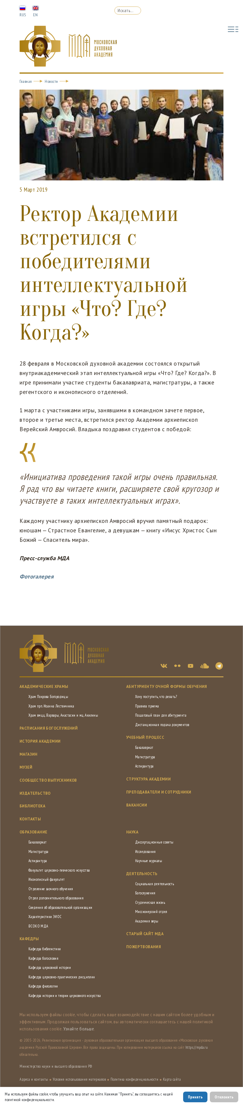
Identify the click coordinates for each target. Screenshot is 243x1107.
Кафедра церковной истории (49, 967)
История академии (40, 741)
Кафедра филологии (43, 986)
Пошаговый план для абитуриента (160, 715)
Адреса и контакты (34, 1079)
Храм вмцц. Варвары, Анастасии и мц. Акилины (63, 715)
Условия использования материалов (79, 1079)
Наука (132, 832)
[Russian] (22, 7)
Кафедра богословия (43, 958)
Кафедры (29, 938)
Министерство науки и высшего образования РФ (56, 1066)
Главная (26, 81)
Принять (195, 1097)
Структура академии (148, 779)
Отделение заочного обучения (50, 888)
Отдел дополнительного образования (56, 898)
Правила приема (147, 706)
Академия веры (146, 921)
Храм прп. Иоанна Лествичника (51, 706)
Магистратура (145, 756)
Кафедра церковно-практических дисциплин (61, 977)
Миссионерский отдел (151, 911)
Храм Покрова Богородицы (48, 696)
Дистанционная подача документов (162, 724)
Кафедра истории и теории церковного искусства (64, 995)
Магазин (29, 754)
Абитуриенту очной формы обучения (166, 686)
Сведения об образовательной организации (60, 907)
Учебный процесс (145, 737)
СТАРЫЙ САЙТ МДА (145, 933)
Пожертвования (143, 946)
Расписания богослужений (49, 728)
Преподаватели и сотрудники (158, 792)
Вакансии (136, 805)
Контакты (30, 819)
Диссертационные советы (154, 842)
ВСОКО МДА (38, 926)
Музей (26, 767)
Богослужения (145, 893)
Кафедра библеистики (44, 948)
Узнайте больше (78, 1029)
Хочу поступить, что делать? (156, 696)
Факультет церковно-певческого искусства (59, 870)
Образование (33, 832)
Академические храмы (44, 686)
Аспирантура (144, 766)
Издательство (35, 793)
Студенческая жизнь (150, 902)
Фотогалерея (37, 576)
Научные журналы (148, 860)
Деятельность (142, 873)
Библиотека (32, 806)
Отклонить (224, 1097)
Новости (51, 81)
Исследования (145, 851)
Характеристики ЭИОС (45, 916)
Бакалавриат (144, 747)
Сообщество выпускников (48, 780)
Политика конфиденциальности (135, 1079)
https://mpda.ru (197, 1047)
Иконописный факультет (46, 879)
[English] (35, 7)
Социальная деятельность (154, 883)
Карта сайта (172, 1079)
